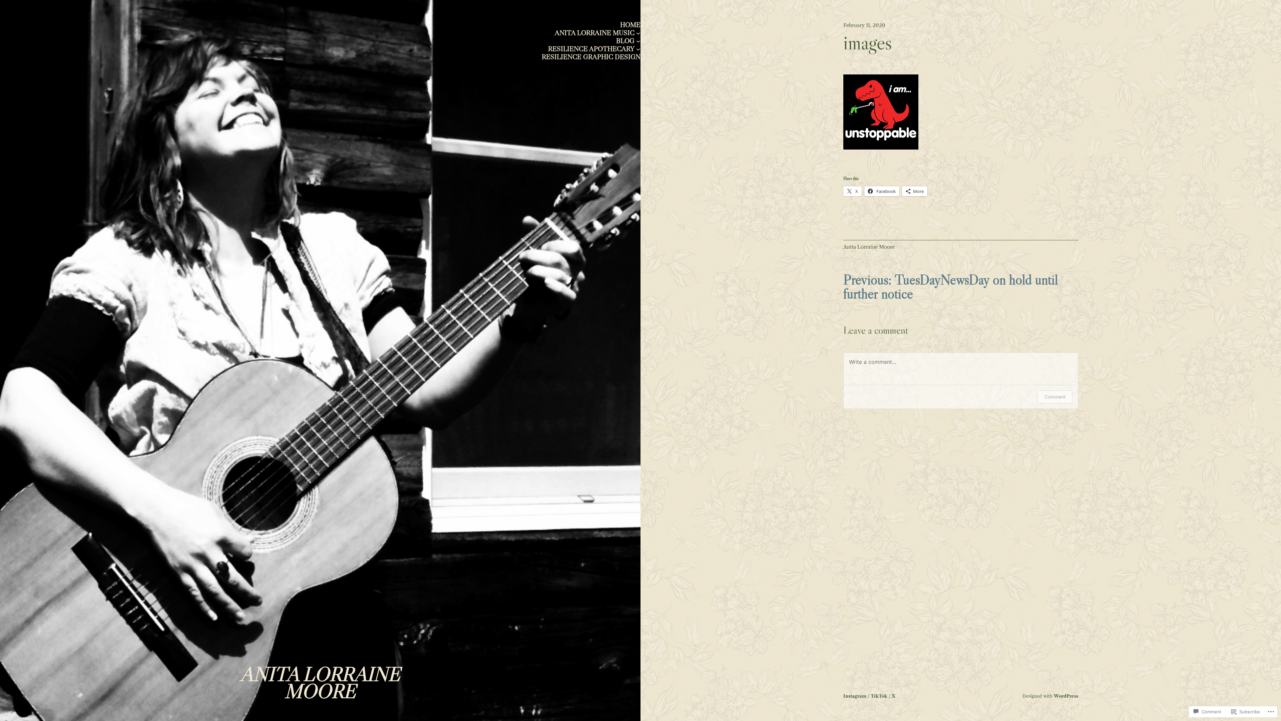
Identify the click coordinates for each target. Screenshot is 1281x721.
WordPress (1066, 696)
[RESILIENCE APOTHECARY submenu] (638, 49)
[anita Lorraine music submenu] (638, 33)
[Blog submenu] (638, 41)
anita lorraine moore (320, 682)
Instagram (854, 696)
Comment (1054, 397)
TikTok (879, 696)
